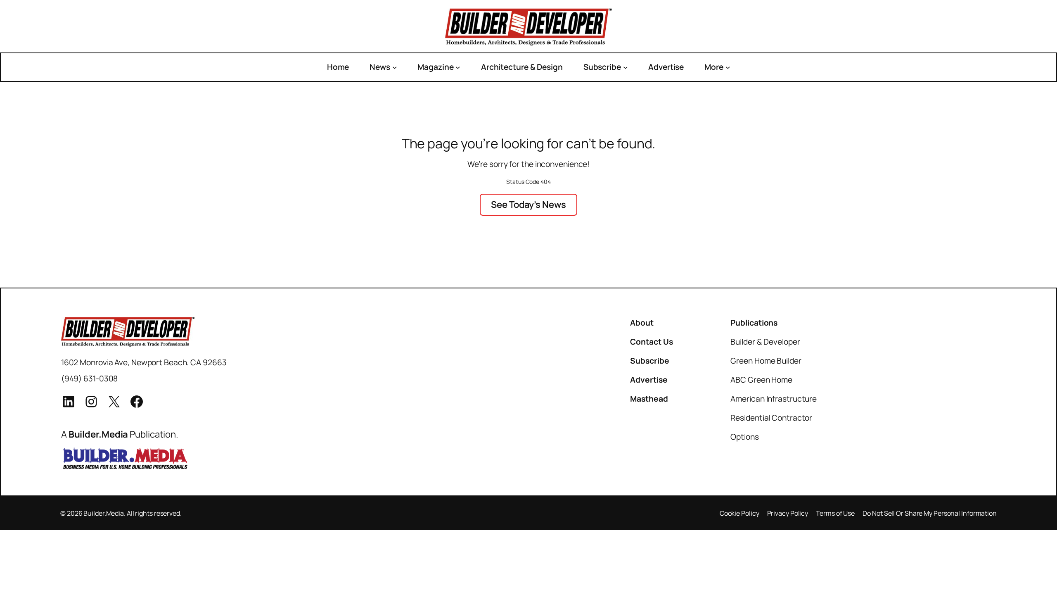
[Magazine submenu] (457, 66)
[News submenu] (394, 66)
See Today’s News (528, 204)
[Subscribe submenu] (625, 66)
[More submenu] (727, 66)
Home (338, 67)
